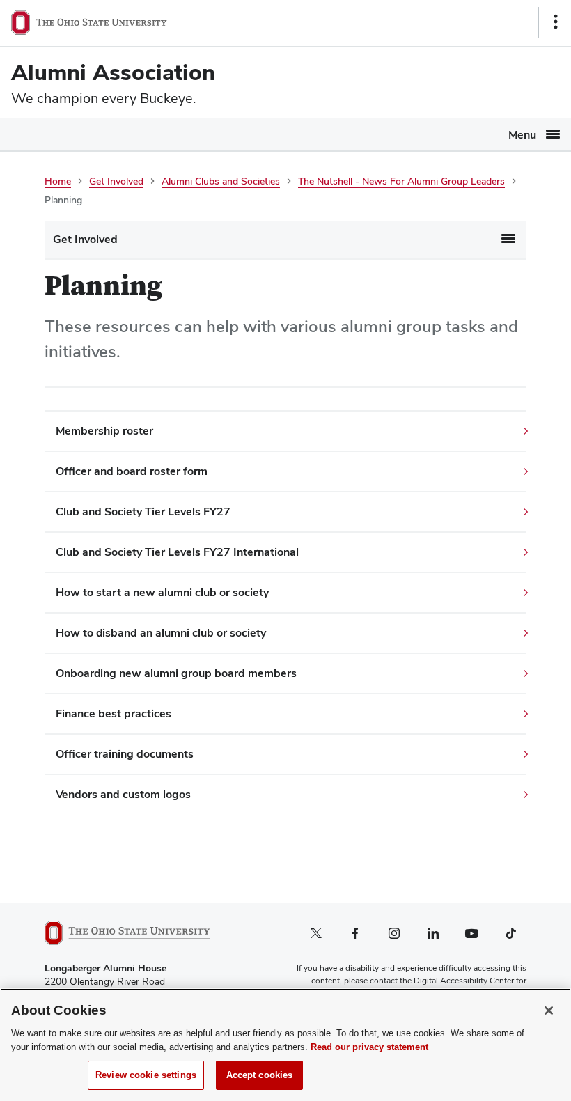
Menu (522, 134)
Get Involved (116, 181)
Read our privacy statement (369, 1047)
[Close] (548, 1010)
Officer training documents (125, 754)
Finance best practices (113, 713)
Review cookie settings (145, 1075)
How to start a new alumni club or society (162, 592)
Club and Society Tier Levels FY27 (143, 511)
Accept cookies (259, 1075)
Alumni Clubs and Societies (221, 181)
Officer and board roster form (132, 471)
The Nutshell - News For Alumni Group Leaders (401, 181)
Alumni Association (113, 72)
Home (58, 181)
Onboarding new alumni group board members (176, 673)
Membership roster (104, 430)
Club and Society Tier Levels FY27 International (177, 552)
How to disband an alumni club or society (161, 632)
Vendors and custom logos (123, 794)
